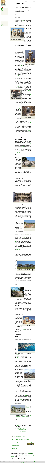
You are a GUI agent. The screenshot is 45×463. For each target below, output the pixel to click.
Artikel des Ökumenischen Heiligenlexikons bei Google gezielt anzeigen (20, 439)
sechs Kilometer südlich (25, 93)
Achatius (22, 253)
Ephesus (16, 11)
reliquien (30, 39)
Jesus (23, 20)
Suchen (34, 1)
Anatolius (17, 129)
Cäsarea (16, 339)
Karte (3, 12)
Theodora (22, 416)
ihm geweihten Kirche (28, 101)
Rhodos (24, 307)
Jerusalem (19, 356)
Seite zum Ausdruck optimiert (15, 442)
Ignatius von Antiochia (23, 182)
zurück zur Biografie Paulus (23, 431)
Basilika (18, 425)
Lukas (23, 146)
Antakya (29, 8)
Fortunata (17, 416)
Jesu (18, 26)
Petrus (29, 390)
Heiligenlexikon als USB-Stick (17, 436)
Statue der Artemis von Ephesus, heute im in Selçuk (29, 64)
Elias (24, 416)
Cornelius (21, 399)
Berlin (29, 202)
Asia (24, 39)
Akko (18, 353)
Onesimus (22, 65)
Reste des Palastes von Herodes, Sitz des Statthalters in (29, 378)
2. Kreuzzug (23, 329)
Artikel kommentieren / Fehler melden (16, 445)
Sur (30, 287)
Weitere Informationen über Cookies (38, 461)
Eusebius (28, 327)
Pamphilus (27, 416)
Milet (20, 202)
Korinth (26, 19)
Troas (23, 149)
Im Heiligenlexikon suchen (14, 448)
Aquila (28, 35)
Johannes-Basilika (18, 98)
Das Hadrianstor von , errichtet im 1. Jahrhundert (29, 325)
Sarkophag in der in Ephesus (16, 98)
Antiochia (21, 144)
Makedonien (18, 52)
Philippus (25, 354)
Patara (16, 308)
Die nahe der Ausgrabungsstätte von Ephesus (28, 117)
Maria (28, 90)
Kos (21, 307)
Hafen (18, 148)
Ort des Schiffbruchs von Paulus (20, 428)
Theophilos (27, 407)
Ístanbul (16, 130)
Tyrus (27, 308)
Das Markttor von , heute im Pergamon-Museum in (22, 202)
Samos (21, 236)
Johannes (18, 22)
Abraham (29, 130)
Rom (19, 56)
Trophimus (29, 147)
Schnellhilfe (2, 8)
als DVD (24, 436)
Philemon (22, 66)
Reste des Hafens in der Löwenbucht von (29, 229)
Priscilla (25, 81)
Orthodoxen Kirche (25, 103)
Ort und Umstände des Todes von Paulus (21, 429)
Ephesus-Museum (30, 64)
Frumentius (19, 325)
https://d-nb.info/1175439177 (28, 455)
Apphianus (19, 416)
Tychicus (26, 147)
